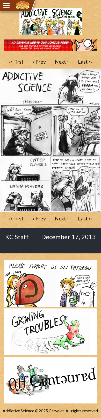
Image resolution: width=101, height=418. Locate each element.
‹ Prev (39, 62)
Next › (62, 62)
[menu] (6, 5)
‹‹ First (16, 62)
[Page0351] (50, 209)
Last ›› (85, 62)
